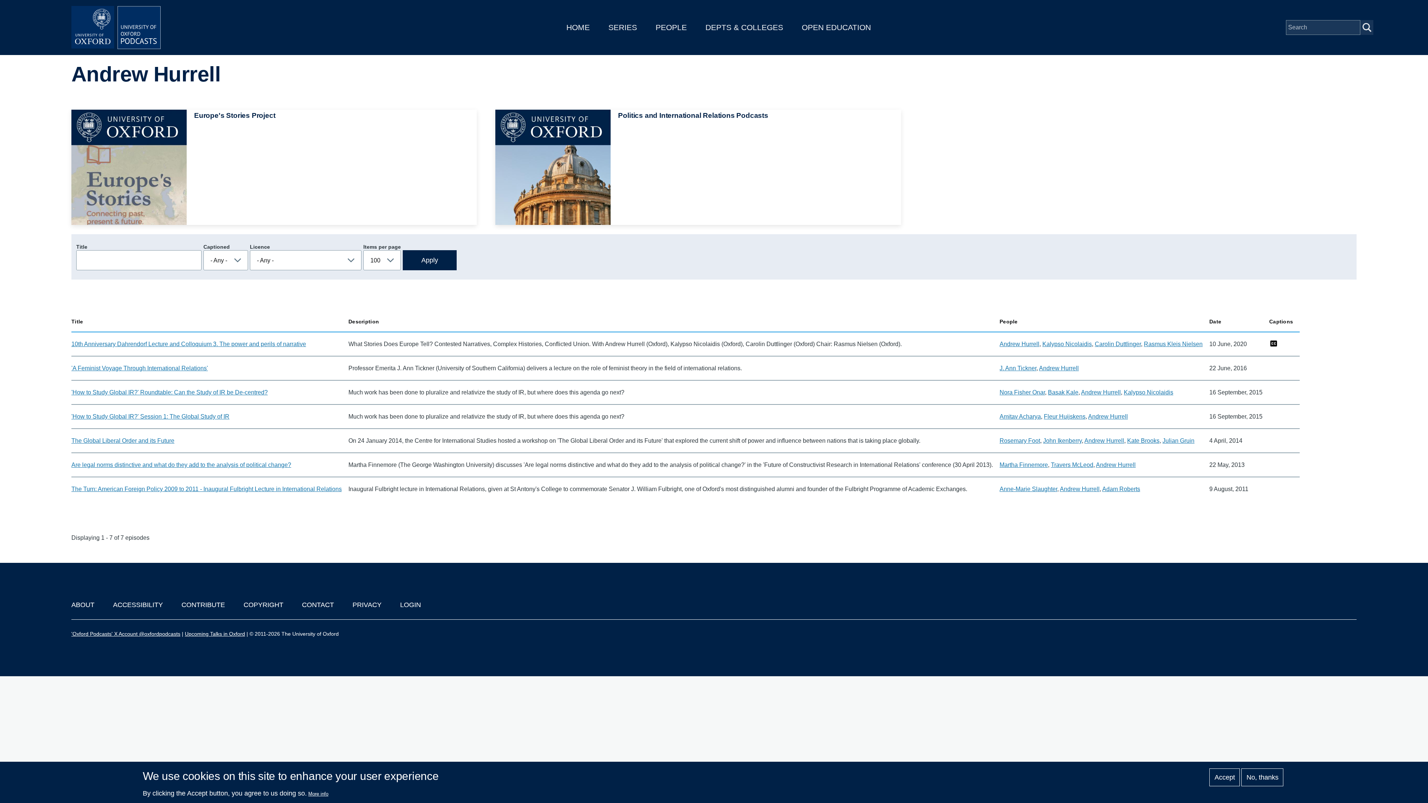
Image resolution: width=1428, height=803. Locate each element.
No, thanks (1263, 777)
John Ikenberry (1062, 441)
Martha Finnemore (1024, 465)
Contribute (203, 605)
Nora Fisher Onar (1022, 392)
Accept (1225, 777)
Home (578, 27)
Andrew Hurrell (1019, 344)
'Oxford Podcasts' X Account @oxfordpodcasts (125, 634)
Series (622, 27)
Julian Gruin (1178, 441)
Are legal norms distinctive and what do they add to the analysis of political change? (181, 465)
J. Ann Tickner (1018, 368)
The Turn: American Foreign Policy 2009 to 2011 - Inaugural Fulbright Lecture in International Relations (206, 489)
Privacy (367, 605)
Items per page (382, 247)
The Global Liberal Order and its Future (122, 441)
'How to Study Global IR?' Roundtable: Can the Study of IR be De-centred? (169, 392)
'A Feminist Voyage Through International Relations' (139, 368)
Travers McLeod (1072, 465)
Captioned (216, 247)
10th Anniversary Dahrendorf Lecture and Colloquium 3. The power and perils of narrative (188, 344)
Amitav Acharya (1020, 416)
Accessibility (138, 605)
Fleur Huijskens (1065, 416)
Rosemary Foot (1020, 441)
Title (81, 247)
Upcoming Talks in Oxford (215, 634)
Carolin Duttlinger (1118, 344)
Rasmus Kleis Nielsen (1173, 344)
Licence (260, 247)
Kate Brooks (1143, 441)
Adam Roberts (1121, 489)
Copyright (263, 605)
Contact (318, 605)
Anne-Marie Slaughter (1028, 489)
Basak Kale (1063, 392)
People (671, 27)
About (82, 605)
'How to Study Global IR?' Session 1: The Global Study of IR (150, 416)
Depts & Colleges (744, 27)
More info (318, 794)
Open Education (836, 27)
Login (410, 605)
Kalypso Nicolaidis (1067, 344)
